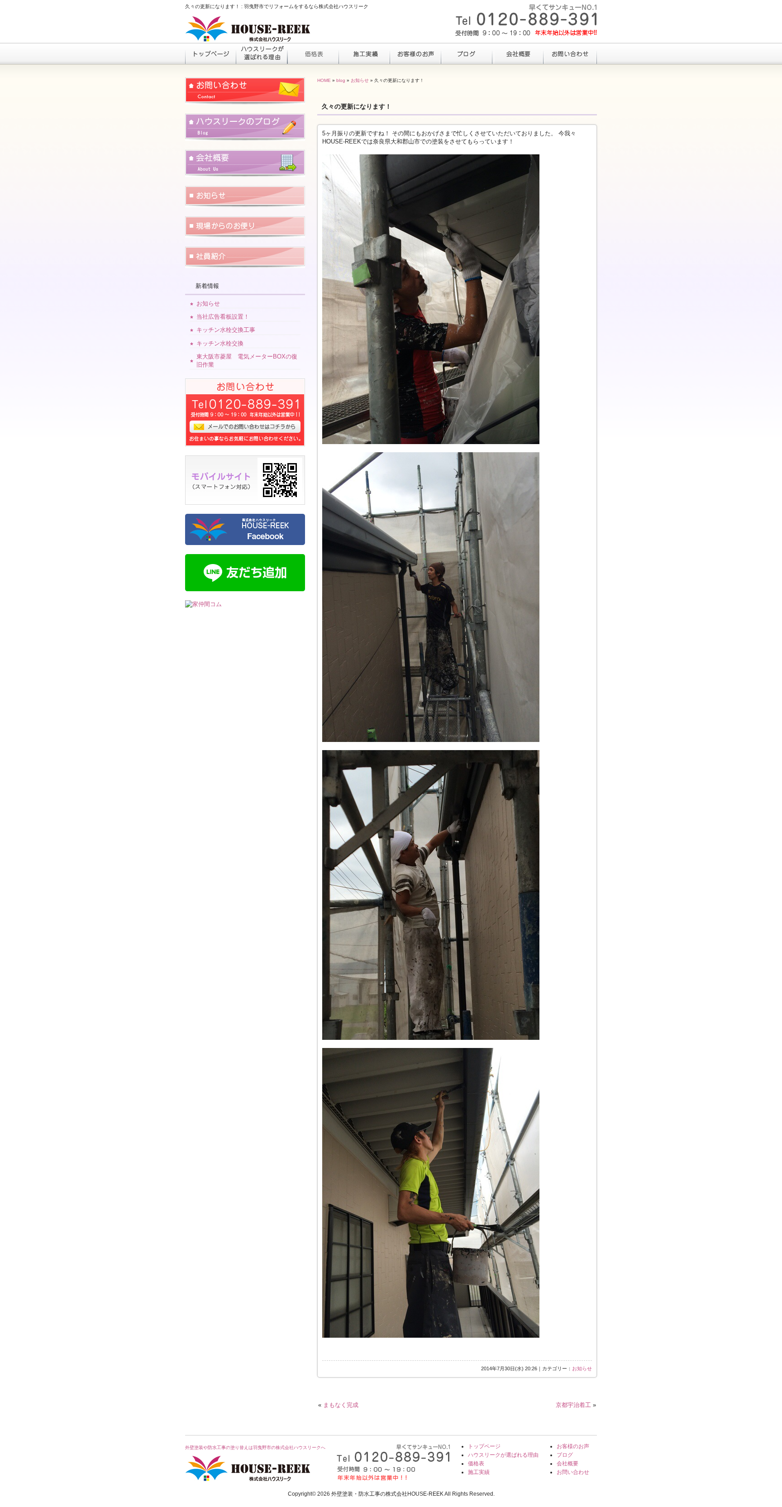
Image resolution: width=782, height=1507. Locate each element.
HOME (324, 80)
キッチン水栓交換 (219, 343)
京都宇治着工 (573, 1405)
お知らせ (360, 80)
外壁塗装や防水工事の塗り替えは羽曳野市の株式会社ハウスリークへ (255, 1447)
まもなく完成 (340, 1405)
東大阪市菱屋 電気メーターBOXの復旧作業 (246, 360)
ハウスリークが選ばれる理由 (261, 53)
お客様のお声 (415, 53)
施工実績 (364, 53)
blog (340, 80)
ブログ (466, 53)
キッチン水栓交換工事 (225, 329)
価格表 (313, 53)
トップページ (210, 53)
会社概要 (517, 53)
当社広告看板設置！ (222, 316)
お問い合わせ (568, 53)
